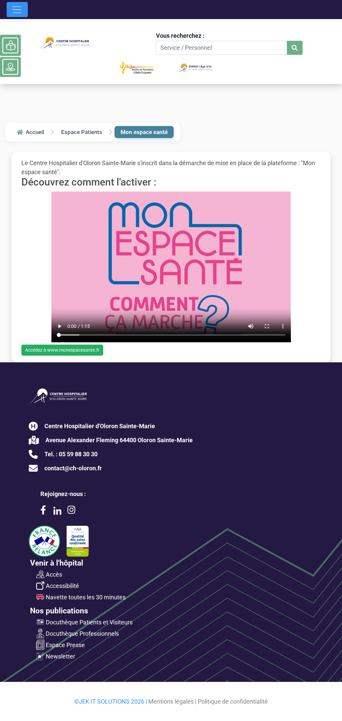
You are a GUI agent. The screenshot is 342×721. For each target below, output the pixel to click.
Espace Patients (81, 132)
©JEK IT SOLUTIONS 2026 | (110, 701)
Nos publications (59, 610)
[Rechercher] (295, 48)
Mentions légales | (172, 701)
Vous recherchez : (180, 35)
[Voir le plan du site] (10, 67)
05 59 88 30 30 (78, 454)
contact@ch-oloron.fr (73, 468)
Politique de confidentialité (233, 701)
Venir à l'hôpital (56, 563)
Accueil (35, 132)
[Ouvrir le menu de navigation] (17, 9)
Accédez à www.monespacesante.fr (62, 350)
